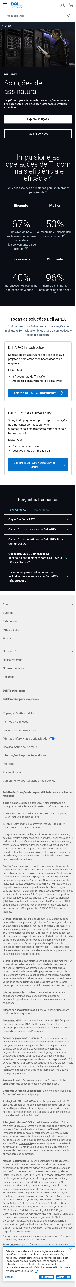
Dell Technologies (14, 690)
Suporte (8, 613)
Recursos (8, 676)
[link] (50, 177)
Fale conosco (11, 621)
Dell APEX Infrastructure (26, 347)
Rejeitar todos (47, 1277)
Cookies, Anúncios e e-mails (20, 747)
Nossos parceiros (13, 668)
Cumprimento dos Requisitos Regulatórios (29, 780)
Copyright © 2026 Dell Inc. (19, 713)
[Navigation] (5, 5)
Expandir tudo (17, 510)
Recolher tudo (40, 510)
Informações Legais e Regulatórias (24, 755)
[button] (62, 5)
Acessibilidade (12, 772)
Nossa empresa (12, 660)
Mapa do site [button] (11, 629)
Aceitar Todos (63, 1277)
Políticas (8, 763)
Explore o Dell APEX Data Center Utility (34, 465)
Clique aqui (19, 1048)
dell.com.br (33, 866)
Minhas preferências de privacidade (25, 738)
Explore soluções (38, 119)
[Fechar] (70, 1249)
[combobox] (38, 16)
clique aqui (52, 1083)
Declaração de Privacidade (19, 730)
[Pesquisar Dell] (69, 16)
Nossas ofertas (12, 651)
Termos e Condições (15, 721)
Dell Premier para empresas (21, 699)
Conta (6, 604)
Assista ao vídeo (38, 133)
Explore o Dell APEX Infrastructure (35, 393)
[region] (38, 547)
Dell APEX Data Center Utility (30, 413)
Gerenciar (9, 1277)
